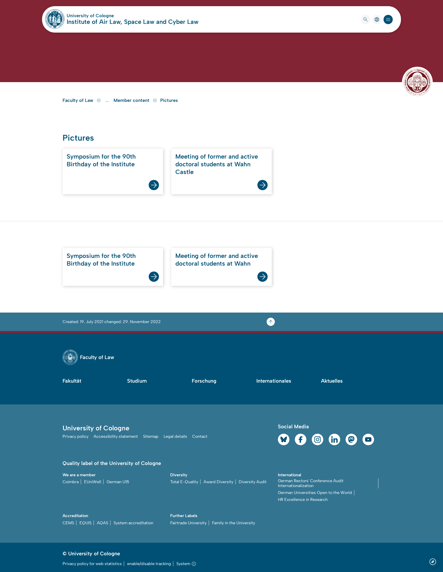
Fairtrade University (188, 522)
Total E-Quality (184, 481)
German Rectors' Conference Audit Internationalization (311, 483)
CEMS (68, 522)
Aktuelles (332, 381)
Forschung (204, 381)
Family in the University (233, 522)
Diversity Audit (253, 481)
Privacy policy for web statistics (92, 563)
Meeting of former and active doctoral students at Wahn (216, 259)
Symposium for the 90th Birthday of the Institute (101, 160)
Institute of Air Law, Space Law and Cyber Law (132, 21)
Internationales (273, 381)
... (107, 100)
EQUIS (85, 522)
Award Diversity (218, 481)
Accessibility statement (116, 436)
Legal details (175, 436)
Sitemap (150, 436)
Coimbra (71, 481)
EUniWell (92, 481)
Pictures (169, 100)
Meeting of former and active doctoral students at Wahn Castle (216, 164)
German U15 (118, 481)
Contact (199, 436)
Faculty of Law (79, 100)
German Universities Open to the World (315, 492)
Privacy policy (75, 436)
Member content (132, 100)
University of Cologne (110, 15)
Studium (137, 381)
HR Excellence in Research (303, 499)
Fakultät (72, 381)
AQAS (102, 522)
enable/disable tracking (149, 563)
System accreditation (133, 522)
